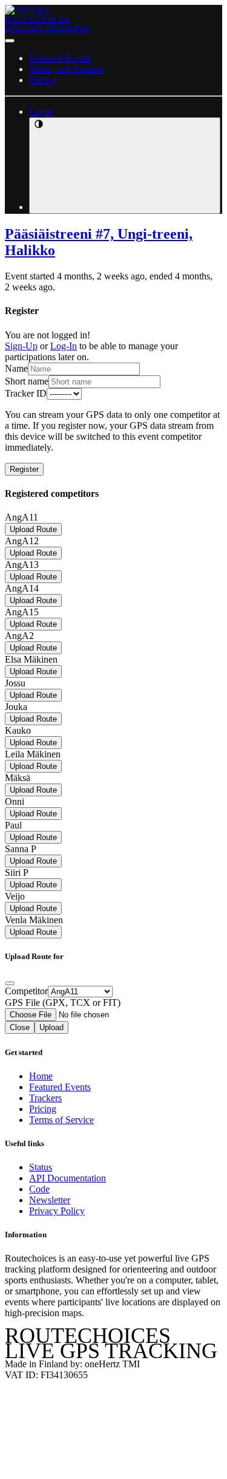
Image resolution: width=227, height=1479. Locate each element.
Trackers (45, 1098)
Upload (51, 1027)
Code (39, 1189)
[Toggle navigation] (10, 41)
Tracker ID (26, 393)
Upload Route (33, 529)
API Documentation (67, 1178)
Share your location (66, 69)
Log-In (63, 346)
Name (16, 368)
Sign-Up (21, 346)
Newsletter (49, 1200)
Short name (26, 381)
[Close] (10, 983)
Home (41, 1076)
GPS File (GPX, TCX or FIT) (62, 1002)
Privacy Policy (57, 1211)
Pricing (42, 80)
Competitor (26, 991)
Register (24, 469)
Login (40, 111)
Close (20, 1027)
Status (40, 1167)
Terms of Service (61, 1120)
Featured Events (60, 58)
